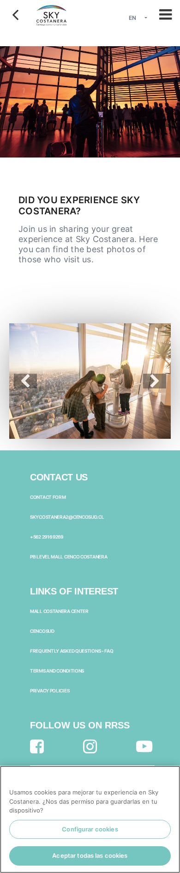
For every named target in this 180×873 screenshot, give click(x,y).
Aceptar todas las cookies (89, 855)
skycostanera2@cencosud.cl (67, 517)
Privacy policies (49, 690)
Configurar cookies (90, 829)
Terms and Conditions (57, 670)
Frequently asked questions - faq (71, 651)
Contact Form (48, 497)
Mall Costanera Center (59, 611)
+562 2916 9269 (46, 537)
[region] (90, 819)
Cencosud (42, 631)
